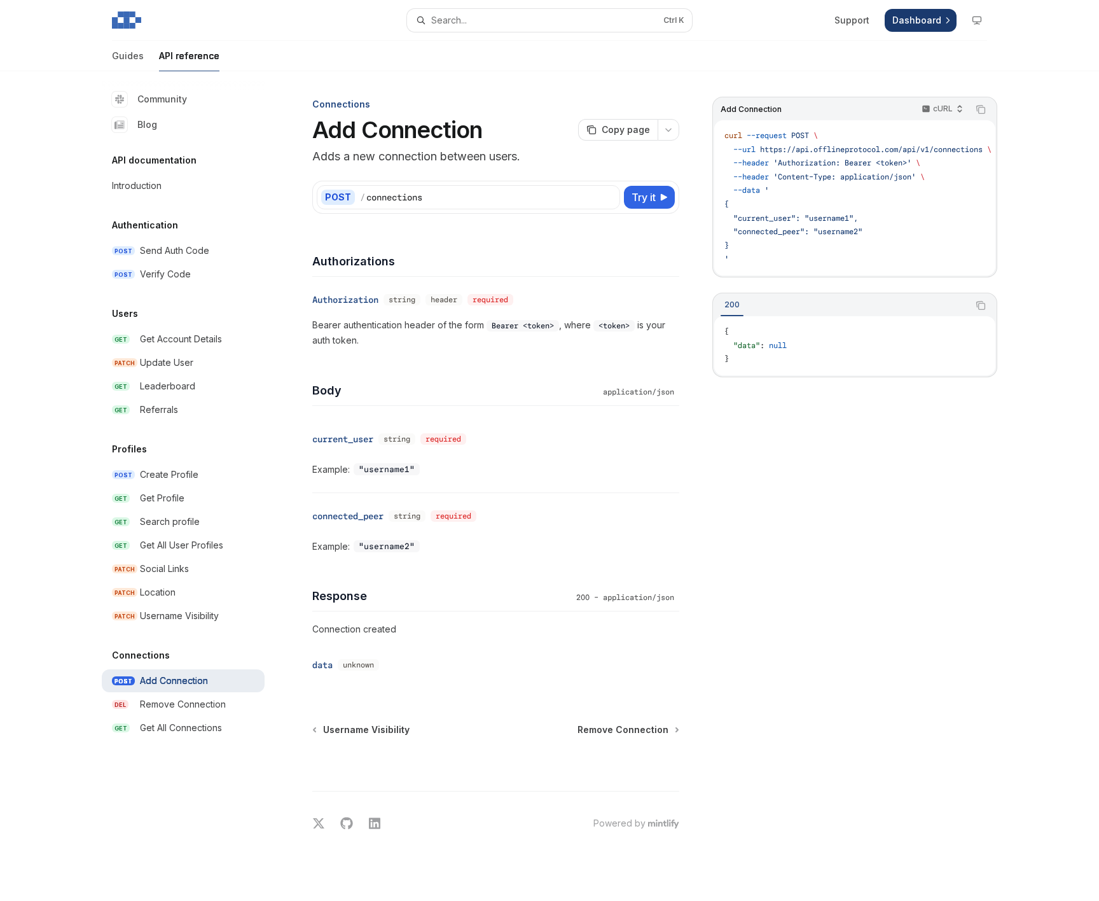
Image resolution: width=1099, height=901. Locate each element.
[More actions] (668, 130)
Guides (128, 55)
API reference (189, 55)
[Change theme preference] (977, 20)
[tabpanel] (854, 345)
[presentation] (854, 198)
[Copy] (608, 197)
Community (162, 99)
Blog (147, 124)
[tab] (732, 304)
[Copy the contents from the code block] (980, 109)
